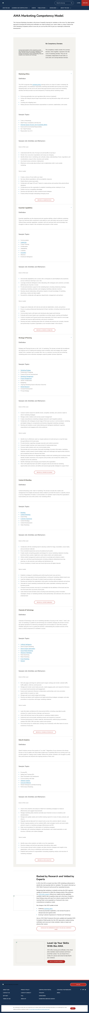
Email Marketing (25, 659)
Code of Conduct (26, 992)
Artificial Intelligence (26, 644)
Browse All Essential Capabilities (44, 330)
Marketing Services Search (47, 998)
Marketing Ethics (24, 74)
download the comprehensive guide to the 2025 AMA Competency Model (56, 928)
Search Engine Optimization (28, 648)
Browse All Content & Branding (44, 602)
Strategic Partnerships (64, 989)
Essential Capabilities (25, 208)
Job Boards (53, 8)
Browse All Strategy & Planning (44, 472)
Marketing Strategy (26, 370)
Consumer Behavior (26, 782)
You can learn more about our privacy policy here (39, 1009)
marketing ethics (36, 84)
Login (78, 3)
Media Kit (23, 998)
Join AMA (85, 3)
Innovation (23, 252)
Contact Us (6, 992)
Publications (41, 8)
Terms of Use (6, 998)
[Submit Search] (71, 3)
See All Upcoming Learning (56, 961)
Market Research (25, 387)
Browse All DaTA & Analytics (44, 860)
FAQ (22, 995)
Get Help (5, 995)
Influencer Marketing (26, 652)
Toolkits (41, 992)
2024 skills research (44, 894)
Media (58, 992)
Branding (23, 512)
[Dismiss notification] (86, 1006)
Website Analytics (25, 780)
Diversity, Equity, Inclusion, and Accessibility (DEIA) (34, 124)
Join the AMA (6, 8)
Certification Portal (45, 989)
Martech (23, 661)
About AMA (6, 989)
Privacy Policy (25, 989)
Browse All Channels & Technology (44, 732)
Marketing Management (27, 376)
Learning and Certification (20, 8)
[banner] (44, 1008)
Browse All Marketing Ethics (44, 200)
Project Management (26, 378)
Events (34, 8)
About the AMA (65, 8)
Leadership (23, 242)
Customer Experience (26, 518)
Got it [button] (73, 1008)
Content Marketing (25, 514)
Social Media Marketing (27, 650)
